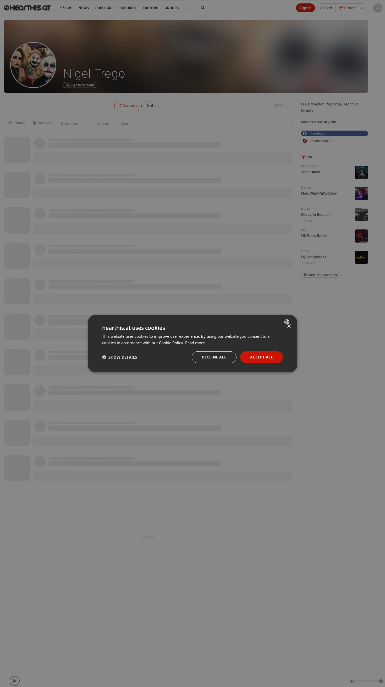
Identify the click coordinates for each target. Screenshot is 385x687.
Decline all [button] (214, 357)
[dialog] (192, 343)
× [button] (289, 326)
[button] (119, 357)
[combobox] (287, 322)
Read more (195, 342)
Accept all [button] (261, 357)
